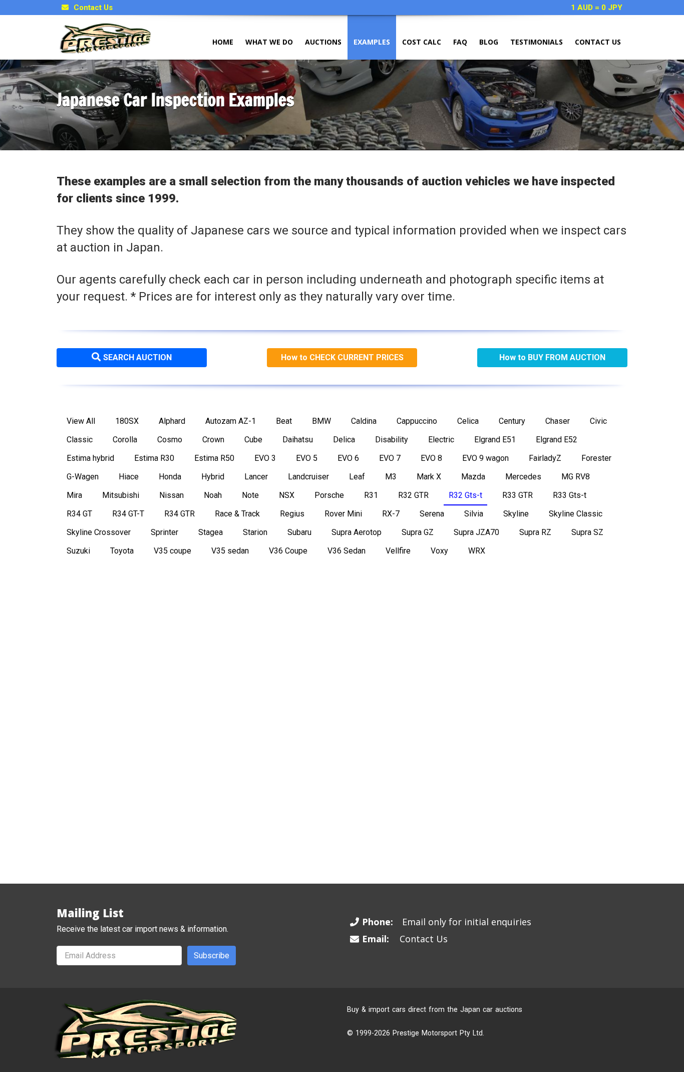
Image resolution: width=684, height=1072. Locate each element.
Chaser (557, 421)
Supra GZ (418, 532)
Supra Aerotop (356, 532)
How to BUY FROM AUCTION (552, 357)
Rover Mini (343, 513)
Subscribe (211, 955)
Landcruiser (308, 476)
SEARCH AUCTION (137, 357)
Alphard (172, 421)
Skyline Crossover (99, 532)
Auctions (323, 42)
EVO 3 (265, 458)
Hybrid (212, 476)
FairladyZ (545, 458)
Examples (372, 42)
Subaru (299, 532)
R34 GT (79, 513)
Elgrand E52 (556, 439)
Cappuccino (417, 421)
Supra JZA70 (476, 532)
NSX (286, 495)
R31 (371, 495)
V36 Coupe (288, 551)
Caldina (364, 421)
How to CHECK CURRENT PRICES (342, 357)
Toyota (122, 551)
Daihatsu (297, 439)
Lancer (256, 476)
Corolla (125, 439)
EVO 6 (348, 458)
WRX (476, 551)
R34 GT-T (128, 513)
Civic (598, 421)
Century (512, 421)
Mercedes (523, 476)
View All (81, 421)
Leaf (357, 476)
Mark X (429, 476)
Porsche (329, 495)
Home (222, 42)
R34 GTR (179, 513)
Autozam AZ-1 (230, 421)
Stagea (210, 532)
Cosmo (169, 439)
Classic (80, 439)
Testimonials (536, 42)
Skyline (516, 513)
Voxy (439, 551)
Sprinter (164, 532)
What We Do (269, 42)
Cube (253, 439)
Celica (468, 421)
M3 (391, 476)
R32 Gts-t (465, 495)
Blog (488, 42)
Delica (344, 439)
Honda (170, 476)
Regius (292, 513)
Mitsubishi (120, 495)
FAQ (460, 42)
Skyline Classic (575, 513)
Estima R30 (154, 458)
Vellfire (398, 551)
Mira (74, 495)
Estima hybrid (90, 458)
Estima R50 (214, 458)
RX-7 (391, 513)
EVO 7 (390, 458)
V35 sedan (230, 551)
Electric (441, 439)
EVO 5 (306, 458)
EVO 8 (431, 458)
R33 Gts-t (569, 495)
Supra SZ (587, 532)
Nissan (171, 495)
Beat (284, 421)
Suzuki (78, 551)
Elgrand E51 (495, 439)
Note (250, 495)
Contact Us (93, 7)
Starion (255, 532)
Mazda (473, 476)
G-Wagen (83, 476)
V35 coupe (172, 551)
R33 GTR (517, 495)
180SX (127, 421)
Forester (596, 458)
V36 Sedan (346, 551)
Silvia (473, 513)
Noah (213, 495)
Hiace (129, 476)
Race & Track (237, 513)
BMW (321, 421)
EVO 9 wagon (485, 458)
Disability (391, 439)
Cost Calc (421, 42)
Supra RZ (535, 532)
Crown (213, 439)
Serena (432, 513)
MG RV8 (575, 476)
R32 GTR (413, 495)
